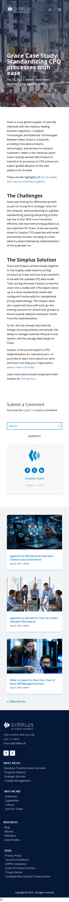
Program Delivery (15, 772)
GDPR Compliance (16, 864)
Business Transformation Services (25, 768)
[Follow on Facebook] (6, 753)
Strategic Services (15, 776)
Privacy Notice (13, 872)
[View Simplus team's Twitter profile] (34, 470)
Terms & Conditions (17, 859)
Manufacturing (16, 84)
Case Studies (12, 840)
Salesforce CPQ (36, 84)
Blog (7, 827)
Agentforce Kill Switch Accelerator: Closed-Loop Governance (32, 557)
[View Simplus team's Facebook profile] (27, 470)
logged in (28, 410)
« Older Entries (16, 701)
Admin (29, 79)
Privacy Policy (13, 855)
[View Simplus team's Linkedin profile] (41, 470)
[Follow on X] (12, 753)
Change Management (17, 780)
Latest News (42, 79)
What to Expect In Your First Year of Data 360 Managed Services (32, 681)
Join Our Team (14, 809)
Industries (11, 796)
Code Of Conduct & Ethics (20, 868)
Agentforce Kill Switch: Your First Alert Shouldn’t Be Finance (34, 619)
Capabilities (12, 800)
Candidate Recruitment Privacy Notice (27, 876)
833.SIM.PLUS (18, 743)
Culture (9, 804)
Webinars (10, 835)
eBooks (8, 831)
